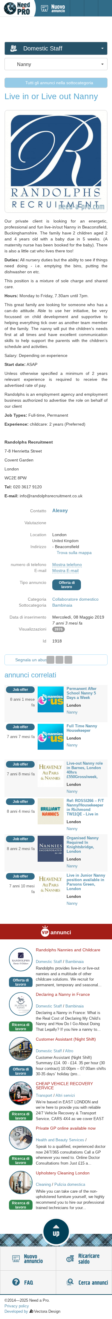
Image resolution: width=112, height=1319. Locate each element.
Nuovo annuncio (28, 1259)
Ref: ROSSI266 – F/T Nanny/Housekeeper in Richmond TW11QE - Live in (85, 807)
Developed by (16, 1311)
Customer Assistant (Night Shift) (66, 1039)
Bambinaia (62, 605)
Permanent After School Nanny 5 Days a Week (81, 693)
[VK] (68, 660)
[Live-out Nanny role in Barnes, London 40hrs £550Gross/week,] (51, 773)
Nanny (72, 712)
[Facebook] (50, 660)
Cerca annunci (84, 1283)
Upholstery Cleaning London (63, 1173)
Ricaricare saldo (84, 1259)
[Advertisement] (56, 29)
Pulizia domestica (69, 1184)
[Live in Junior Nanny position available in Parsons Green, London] (51, 885)
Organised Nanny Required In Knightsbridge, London (83, 845)
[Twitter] (59, 660)
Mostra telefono (67, 564)
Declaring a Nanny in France (63, 994)
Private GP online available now (66, 1128)
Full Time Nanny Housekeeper (82, 728)
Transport (44, 1095)
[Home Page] (17, 8)
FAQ (28, 1283)
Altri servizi (65, 1095)
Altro (69, 1051)
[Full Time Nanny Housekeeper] (51, 736)
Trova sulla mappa (74, 552)
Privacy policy (16, 1306)
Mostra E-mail (65, 570)
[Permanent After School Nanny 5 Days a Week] (51, 699)
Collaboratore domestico (75, 599)
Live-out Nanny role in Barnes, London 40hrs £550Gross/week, (85, 770)
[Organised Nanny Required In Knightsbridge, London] (51, 848)
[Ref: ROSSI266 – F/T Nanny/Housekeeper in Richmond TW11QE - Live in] (51, 811)
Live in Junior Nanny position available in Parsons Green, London (86, 882)
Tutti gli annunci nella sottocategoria (58, 82)
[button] (56, 1231)
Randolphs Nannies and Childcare (68, 950)
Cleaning (43, 1184)
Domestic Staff (49, 961)
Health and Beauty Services (60, 1140)
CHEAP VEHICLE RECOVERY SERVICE (64, 1086)
